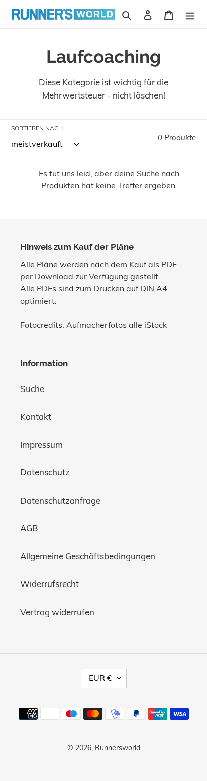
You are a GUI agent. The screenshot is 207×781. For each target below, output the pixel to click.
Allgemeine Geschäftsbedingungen (87, 556)
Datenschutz (45, 472)
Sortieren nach (37, 128)
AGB (29, 528)
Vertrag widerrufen (57, 612)
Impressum (41, 444)
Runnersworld (117, 747)
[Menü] (189, 14)
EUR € (100, 678)
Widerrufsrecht (49, 583)
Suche (32, 388)
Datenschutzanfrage (60, 500)
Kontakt (35, 416)
